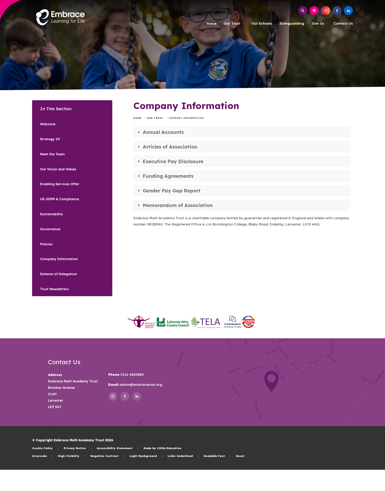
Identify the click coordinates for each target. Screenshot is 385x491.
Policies (46, 244)
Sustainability (51, 214)
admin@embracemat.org (140, 384)
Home (211, 23)
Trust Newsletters (54, 289)
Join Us (319, 23)
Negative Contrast (107, 456)
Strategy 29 (50, 139)
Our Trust (234, 23)
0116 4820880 (132, 374)
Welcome (47, 124)
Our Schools (261, 23)
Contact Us (343, 23)
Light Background (146, 456)
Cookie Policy (45, 448)
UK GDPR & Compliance (59, 199)
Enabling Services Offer (59, 184)
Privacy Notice (78, 448)
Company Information (59, 259)
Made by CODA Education (162, 448)
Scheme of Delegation (58, 274)
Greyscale (42, 456)
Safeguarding (292, 23)
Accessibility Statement (118, 448)
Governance (50, 229)
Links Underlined (183, 456)
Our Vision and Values (58, 169)
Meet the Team (52, 154)
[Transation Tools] (314, 10)
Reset (240, 456)
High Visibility (71, 456)
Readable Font (217, 456)
